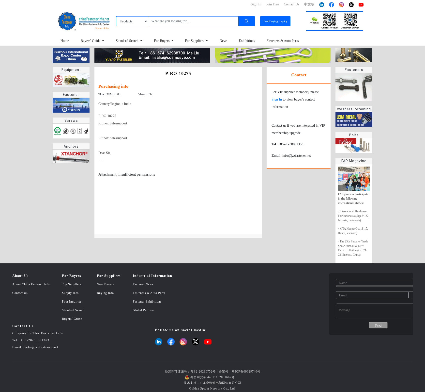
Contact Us (20, 293)
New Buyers (105, 284)
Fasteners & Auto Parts (283, 41)
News (223, 41)
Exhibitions (247, 41)
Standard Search (127, 41)
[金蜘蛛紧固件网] (71, 55)
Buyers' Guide (91, 41)
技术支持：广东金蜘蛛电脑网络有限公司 (212, 383)
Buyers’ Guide (72, 319)
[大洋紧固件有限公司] (353, 55)
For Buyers (162, 41)
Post (275, 21)
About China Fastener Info (31, 284)
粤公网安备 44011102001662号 (212, 377)
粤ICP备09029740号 (246, 371)
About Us (20, 276)
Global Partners (144, 310)
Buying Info (105, 293)
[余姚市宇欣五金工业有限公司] (152, 55)
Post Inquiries (72, 301)
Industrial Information (152, 276)
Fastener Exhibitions (147, 301)
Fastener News (143, 284)
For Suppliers (195, 41)
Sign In (277, 99)
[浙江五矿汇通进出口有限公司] (273, 55)
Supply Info (70, 293)
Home (65, 41)
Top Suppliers (71, 284)
